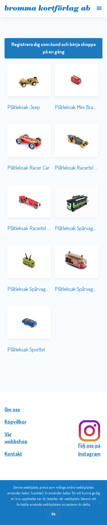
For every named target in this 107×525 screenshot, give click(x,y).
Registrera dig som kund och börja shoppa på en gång (53, 48)
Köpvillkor (16, 421)
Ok (53, 514)
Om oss (12, 409)
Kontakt (13, 454)
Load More (53, 373)
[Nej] (100, 502)
